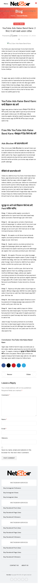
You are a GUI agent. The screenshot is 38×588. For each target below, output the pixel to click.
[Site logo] (20, 4)
